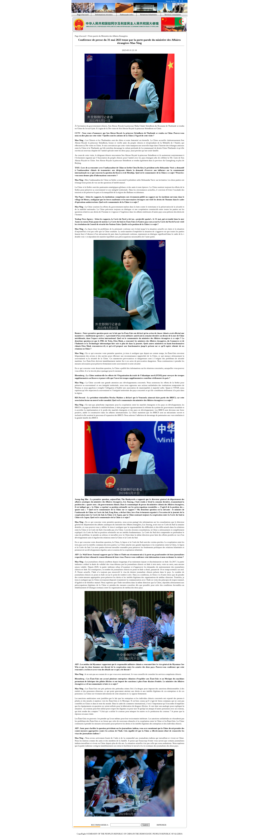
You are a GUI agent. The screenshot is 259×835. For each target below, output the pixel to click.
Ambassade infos (126, 14)
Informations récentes (104, 14)
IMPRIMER (161, 825)
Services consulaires (173, 14)
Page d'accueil (83, 14)
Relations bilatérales (148, 14)
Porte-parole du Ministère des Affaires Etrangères (108, 36)
